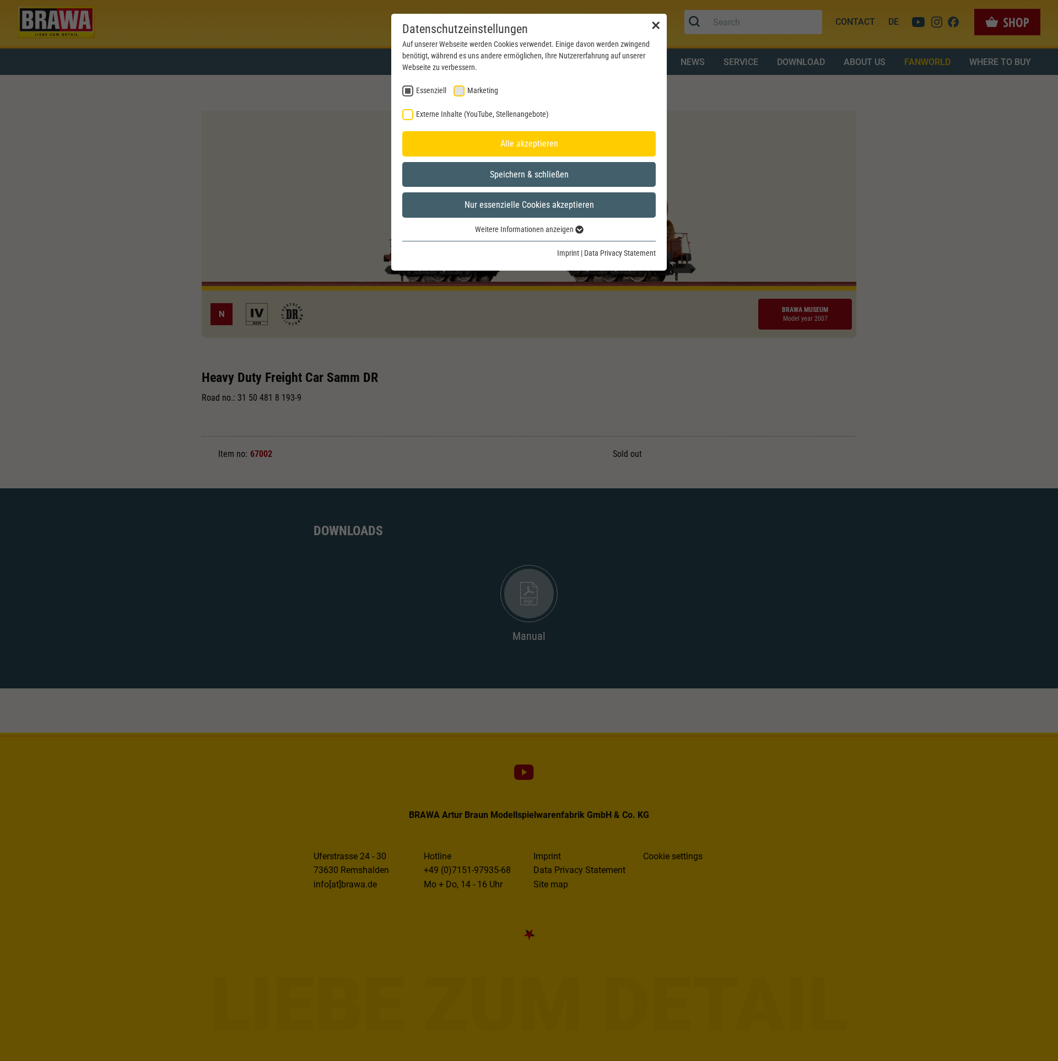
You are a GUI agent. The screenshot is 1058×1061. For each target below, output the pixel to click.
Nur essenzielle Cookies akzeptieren (529, 205)
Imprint (568, 253)
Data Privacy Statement (620, 253)
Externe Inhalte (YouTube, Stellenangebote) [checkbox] (482, 114)
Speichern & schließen (529, 174)
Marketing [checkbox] (482, 90)
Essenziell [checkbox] (431, 90)
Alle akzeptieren (529, 143)
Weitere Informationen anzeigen (525, 229)
